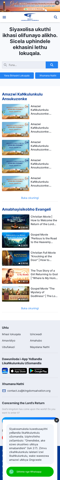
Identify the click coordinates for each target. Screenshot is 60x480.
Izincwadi (36, 334)
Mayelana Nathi (40, 347)
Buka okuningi (30, 197)
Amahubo (36, 340)
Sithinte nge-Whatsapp (29, 471)
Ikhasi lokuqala (11, 334)
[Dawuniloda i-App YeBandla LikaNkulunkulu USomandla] (5, 370)
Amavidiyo (8, 340)
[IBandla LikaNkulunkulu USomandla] (30, 17)
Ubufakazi (8, 347)
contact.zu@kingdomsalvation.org (28, 390)
